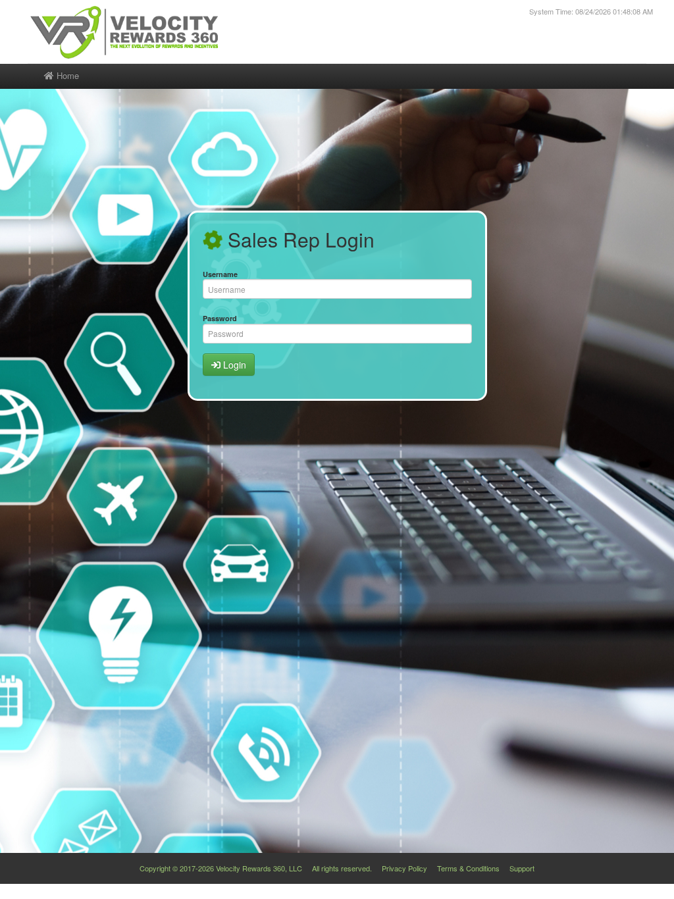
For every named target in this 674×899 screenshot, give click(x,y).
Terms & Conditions (468, 868)
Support (521, 868)
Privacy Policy (404, 868)
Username (220, 274)
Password (220, 318)
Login (233, 364)
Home (66, 75)
